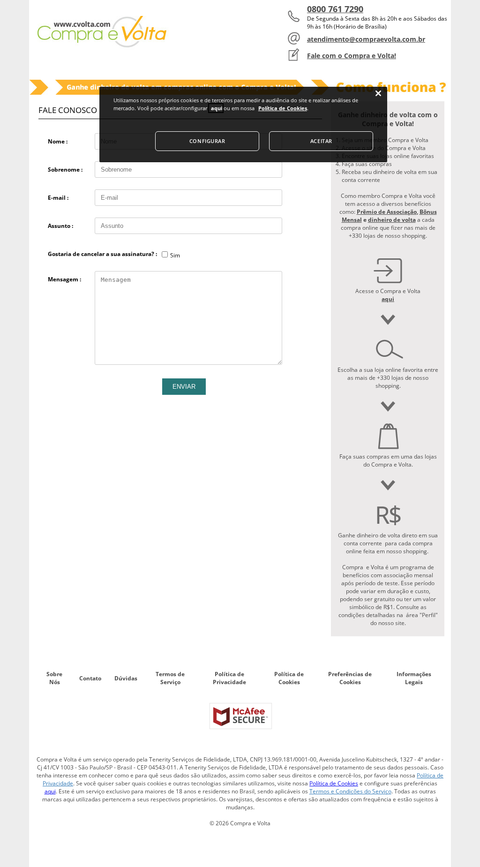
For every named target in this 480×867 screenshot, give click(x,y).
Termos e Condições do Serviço (350, 791)
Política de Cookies (289, 678)
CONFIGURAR (207, 140)
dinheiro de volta (392, 220)
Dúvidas (125, 678)
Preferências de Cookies (350, 678)
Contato (90, 678)
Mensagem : (64, 279)
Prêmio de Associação (387, 212)
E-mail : (58, 198)
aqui (50, 791)
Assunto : (60, 226)
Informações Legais (414, 678)
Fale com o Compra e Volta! (351, 55)
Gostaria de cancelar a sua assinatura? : (102, 254)
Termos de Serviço (170, 678)
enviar (183, 386)
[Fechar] (378, 93)
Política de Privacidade (229, 678)
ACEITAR (321, 140)
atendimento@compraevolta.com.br (366, 39)
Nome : (58, 141)
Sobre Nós (54, 678)
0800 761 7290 (335, 9)
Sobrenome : (65, 169)
